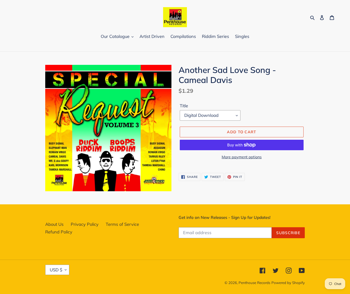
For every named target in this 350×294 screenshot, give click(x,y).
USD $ (56, 270)
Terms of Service (122, 224)
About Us (54, 224)
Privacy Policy (85, 224)
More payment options (242, 157)
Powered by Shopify (288, 282)
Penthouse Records (254, 282)
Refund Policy (58, 232)
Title (184, 105)
